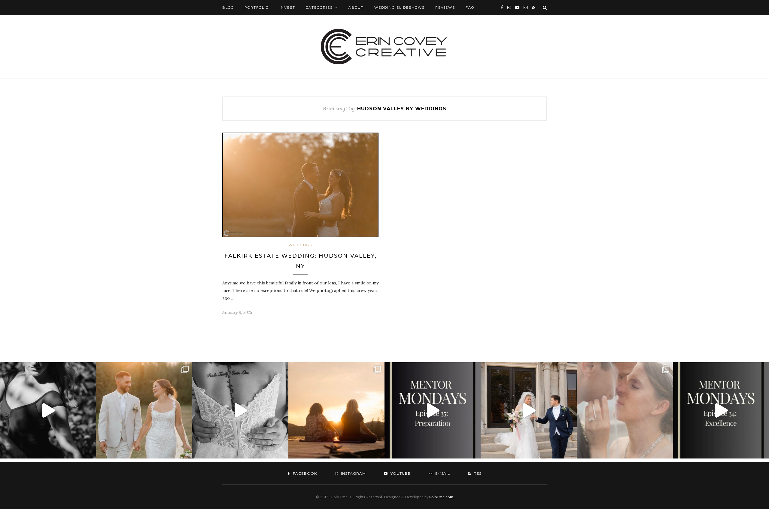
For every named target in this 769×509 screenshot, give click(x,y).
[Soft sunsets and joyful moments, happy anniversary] (144, 410)
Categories (319, 7)
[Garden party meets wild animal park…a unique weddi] (240, 410)
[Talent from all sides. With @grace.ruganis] (48, 410)
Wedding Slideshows (399, 7)
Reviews (445, 7)
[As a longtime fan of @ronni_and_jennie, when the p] (336, 410)
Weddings (300, 245)
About (356, 7)
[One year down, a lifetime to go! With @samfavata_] (529, 410)
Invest (287, 7)
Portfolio (257, 7)
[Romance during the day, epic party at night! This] (625, 410)
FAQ (470, 7)
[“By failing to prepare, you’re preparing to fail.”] (432, 410)
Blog (228, 7)
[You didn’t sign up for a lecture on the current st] (721, 410)
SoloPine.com (441, 497)
